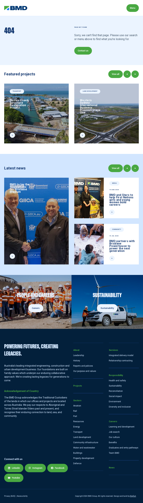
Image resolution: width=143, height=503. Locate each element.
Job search (114, 432)
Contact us (83, 50)
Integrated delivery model (121, 355)
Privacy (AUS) (9, 496)
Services (90, 8)
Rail (75, 411)
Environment (115, 401)
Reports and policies (83, 366)
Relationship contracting (121, 360)
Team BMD (114, 453)
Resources (78, 421)
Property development (83, 458)
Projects (52, 8)
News (112, 467)
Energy (76, 427)
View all (115, 74)
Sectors (72, 8)
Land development (82, 437)
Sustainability (115, 386)
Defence (77, 463)
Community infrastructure (85, 442)
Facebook (59, 468)
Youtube (16, 478)
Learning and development (121, 427)
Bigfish (133, 496)
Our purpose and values (84, 371)
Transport (77, 432)
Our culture (114, 437)
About (35, 8)
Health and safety (117, 380)
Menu (132, 8)
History (76, 360)
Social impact (115, 396)
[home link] (15, 8)
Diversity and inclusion (120, 407)
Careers (113, 421)
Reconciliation (116, 391)
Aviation (77, 406)
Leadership (78, 355)
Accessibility (22, 496)
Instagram (37, 468)
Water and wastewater (84, 448)
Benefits (113, 442)
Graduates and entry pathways (123, 448)
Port (75, 416)
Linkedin (16, 468)
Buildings (77, 453)
